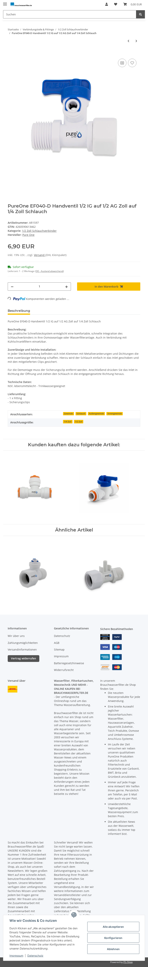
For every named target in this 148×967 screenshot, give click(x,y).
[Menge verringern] (12, 286)
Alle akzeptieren (113, 926)
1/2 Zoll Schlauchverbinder (39, 231)
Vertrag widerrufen (23, 658)
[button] (106, 4)
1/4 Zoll (67, 421)
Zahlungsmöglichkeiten (23, 643)
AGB (56, 643)
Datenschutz (62, 636)
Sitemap (59, 649)
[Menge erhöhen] (66, 286)
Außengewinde (96, 413)
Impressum (61, 656)
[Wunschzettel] (115, 4)
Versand (39, 255)
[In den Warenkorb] (11, 53)
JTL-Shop (128, 962)
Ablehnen (113, 949)
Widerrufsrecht (64, 670)
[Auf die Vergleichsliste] (122, 63)
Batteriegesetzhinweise (69, 663)
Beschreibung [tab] (19, 311)
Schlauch (81, 413)
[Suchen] (140, 14)
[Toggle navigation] (5, 2)
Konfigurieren (113, 937)
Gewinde (68, 413)
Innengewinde (115, 413)
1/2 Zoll (78, 421)
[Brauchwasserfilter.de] (21, 4)
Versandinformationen (22, 649)
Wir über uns (16, 636)
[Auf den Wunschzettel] (132, 63)
